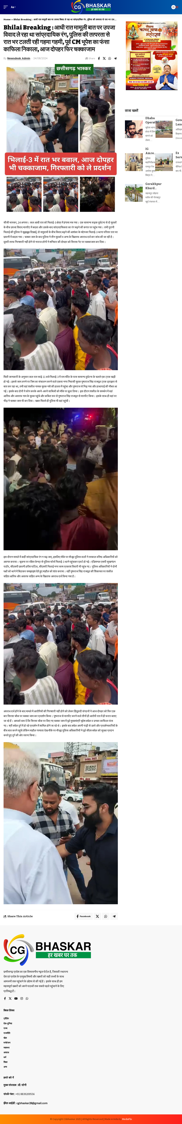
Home (7, 19)
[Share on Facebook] (98, 58)
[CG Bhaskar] (91, 7)
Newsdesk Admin (18, 58)
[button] (7, 7)
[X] (10, 998)
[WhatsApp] (27, 998)
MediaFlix (127, 1119)
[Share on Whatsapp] (109, 58)
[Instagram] (21, 998)
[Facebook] (5, 998)
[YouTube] (16, 998)
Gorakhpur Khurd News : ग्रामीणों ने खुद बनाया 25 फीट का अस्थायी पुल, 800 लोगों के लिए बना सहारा (153, 186)
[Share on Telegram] (115, 58)
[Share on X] (104, 58)
